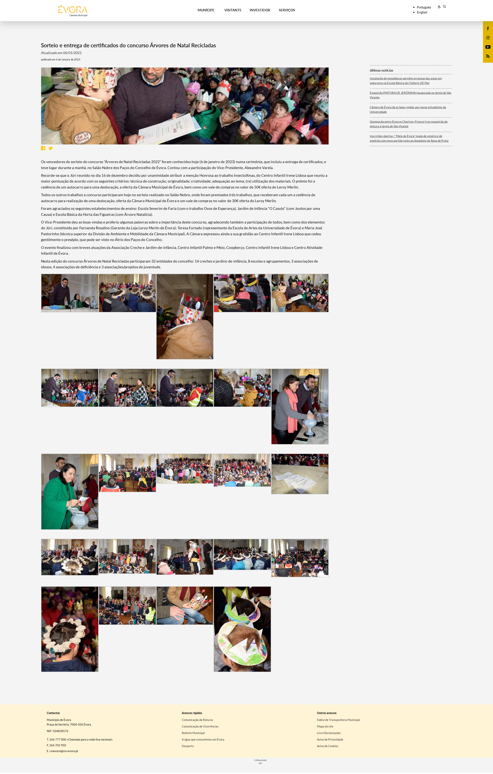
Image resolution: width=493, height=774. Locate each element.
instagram (485, 41)
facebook (485, 32)
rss (485, 60)
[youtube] (488, 46)
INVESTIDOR (260, 10)
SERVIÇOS (287, 10)
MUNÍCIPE (206, 10)
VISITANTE (232, 10)
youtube (485, 50)
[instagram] (488, 37)
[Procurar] (444, 7)
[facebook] (488, 28)
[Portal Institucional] (94, 10)
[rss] (488, 55)
